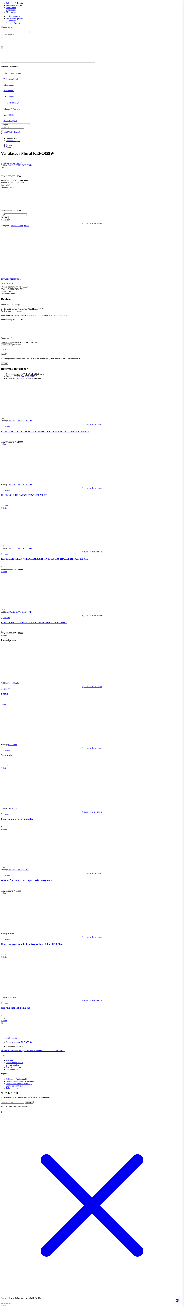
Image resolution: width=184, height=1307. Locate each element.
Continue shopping (13, 141)
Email (4, 354)
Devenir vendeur (12, 1065)
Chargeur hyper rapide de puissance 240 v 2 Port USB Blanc (32, 944)
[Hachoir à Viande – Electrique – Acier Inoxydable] (24, 867)
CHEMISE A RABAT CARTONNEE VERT (24, 495)
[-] (2, 215)
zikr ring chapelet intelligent (15, 1007)
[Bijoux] (20, 681)
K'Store (11, 933)
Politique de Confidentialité (17, 1079)
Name (4, 349)
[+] (28, 215)
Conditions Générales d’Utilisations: (20, 1081)
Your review (6, 338)
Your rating (6, 320)
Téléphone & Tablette (14, 3)
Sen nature (12, 808)
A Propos (9, 1060)
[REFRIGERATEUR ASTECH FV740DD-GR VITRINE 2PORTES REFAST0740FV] (42, 418)
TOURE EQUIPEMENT (18, 870)
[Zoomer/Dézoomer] (2, 1303)
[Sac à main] (20, 742)
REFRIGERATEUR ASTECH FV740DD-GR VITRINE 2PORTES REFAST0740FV (45, 431)
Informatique (11, 8)
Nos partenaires (12, 1069)
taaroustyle (12, 997)
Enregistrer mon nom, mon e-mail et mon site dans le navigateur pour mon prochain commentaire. (42, 359)
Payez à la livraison (13, 1067)
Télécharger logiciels (14, 5)
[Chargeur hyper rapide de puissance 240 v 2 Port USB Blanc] (20, 931)
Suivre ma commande (14, 1086)
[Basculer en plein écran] (5, 1303)
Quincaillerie (11, 21)
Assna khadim (13, 683)
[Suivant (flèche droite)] (5, 1305)
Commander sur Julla (14, 1063)
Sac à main (6, 755)
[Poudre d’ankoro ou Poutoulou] (20, 806)
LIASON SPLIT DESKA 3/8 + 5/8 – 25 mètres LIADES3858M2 (34, 622)
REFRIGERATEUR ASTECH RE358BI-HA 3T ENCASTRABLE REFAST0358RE (44, 558)
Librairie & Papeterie (14, 18)
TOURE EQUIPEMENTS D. (20, 165)
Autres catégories (13, 23)
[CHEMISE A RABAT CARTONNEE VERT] (38, 482)
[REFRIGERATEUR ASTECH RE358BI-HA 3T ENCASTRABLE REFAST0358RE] (43, 546)
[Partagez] (7, 1303)
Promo (8, 147)
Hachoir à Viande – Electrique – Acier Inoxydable (26, 880)
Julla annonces (12, 1088)
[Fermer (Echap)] (10, 1303)
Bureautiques (11, 10)
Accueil (9, 145)
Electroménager (15, 16)
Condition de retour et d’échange (19, 1084)
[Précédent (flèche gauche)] (2, 1305)
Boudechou (12, 745)
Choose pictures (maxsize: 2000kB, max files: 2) (20, 342)
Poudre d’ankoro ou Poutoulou (17, 819)
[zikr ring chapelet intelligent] (20, 995)
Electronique (11, 12)
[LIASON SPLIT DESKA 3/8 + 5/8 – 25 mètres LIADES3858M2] (43, 610)
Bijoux (4, 693)
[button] (1, 134)
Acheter (5, 217)
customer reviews (8, 163)
